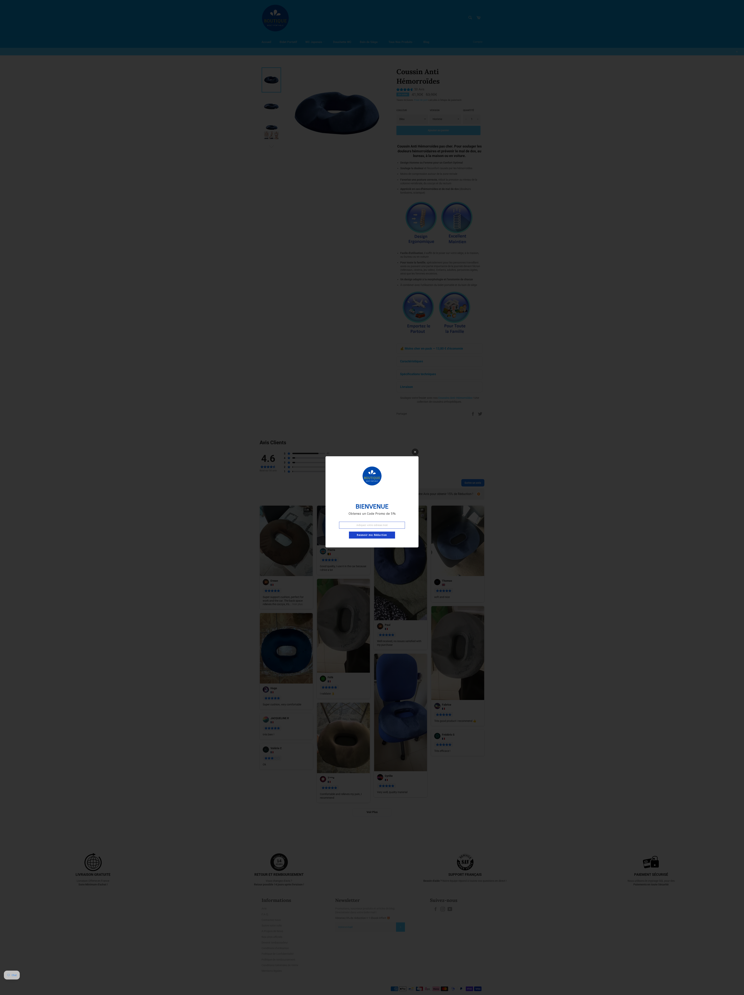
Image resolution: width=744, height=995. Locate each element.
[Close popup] (415, 452)
